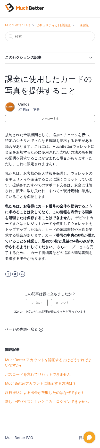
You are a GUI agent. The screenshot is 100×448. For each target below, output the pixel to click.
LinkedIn (22, 274)
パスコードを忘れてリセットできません (38, 374)
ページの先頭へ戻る (21, 329)
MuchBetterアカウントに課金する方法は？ (40, 383)
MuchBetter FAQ (17, 25)
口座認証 (82, 25)
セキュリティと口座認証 (53, 25)
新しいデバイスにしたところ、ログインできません (47, 401)
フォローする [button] (50, 118)
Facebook (8, 274)
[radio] (37, 302)
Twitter (15, 274)
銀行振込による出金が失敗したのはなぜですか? (44, 392)
